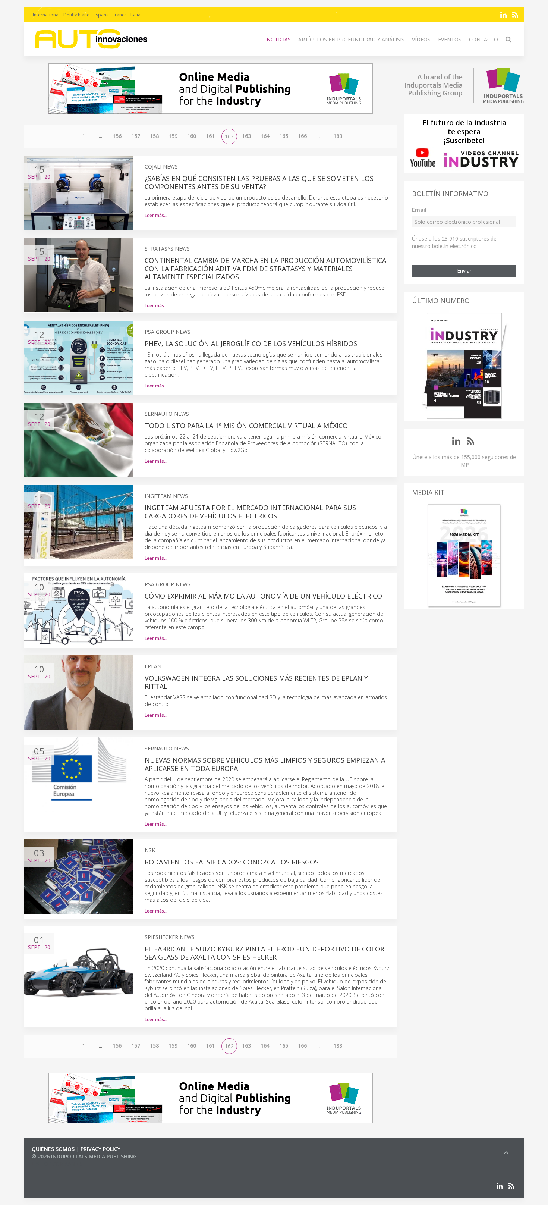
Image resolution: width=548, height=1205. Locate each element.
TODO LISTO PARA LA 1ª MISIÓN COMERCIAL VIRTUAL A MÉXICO (246, 425)
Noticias (279, 39)
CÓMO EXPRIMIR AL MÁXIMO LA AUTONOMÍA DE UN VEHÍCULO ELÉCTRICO (263, 595)
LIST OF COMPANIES (57, 1163)
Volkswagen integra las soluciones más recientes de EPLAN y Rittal (256, 682)
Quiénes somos (53, 1148)
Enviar (464, 270)
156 (117, 135)
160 (191, 135)
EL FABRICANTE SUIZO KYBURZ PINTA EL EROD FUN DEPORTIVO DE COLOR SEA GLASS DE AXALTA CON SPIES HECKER (264, 952)
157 (135, 135)
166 (302, 135)
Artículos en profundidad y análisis (351, 39)
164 (265, 135)
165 (283, 135)
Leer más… (156, 215)
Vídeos (421, 39)
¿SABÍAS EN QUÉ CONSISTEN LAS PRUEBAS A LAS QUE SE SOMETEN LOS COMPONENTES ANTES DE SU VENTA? (259, 182)
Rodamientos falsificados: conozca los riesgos (232, 861)
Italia (135, 15)
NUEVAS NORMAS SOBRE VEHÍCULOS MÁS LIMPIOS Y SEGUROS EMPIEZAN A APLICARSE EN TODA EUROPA (265, 764)
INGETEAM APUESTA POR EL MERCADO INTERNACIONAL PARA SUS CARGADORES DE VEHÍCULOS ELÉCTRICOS (250, 511)
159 (173, 135)
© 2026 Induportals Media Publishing (84, 1156)
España (101, 15)
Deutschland (76, 15)
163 (246, 135)
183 (337, 135)
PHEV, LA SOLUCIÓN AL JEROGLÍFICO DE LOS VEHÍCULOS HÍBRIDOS (251, 343)
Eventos (450, 39)
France (120, 15)
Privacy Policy (100, 1148)
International (46, 15)
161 (210, 135)
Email (419, 209)
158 (154, 135)
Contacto (483, 39)
